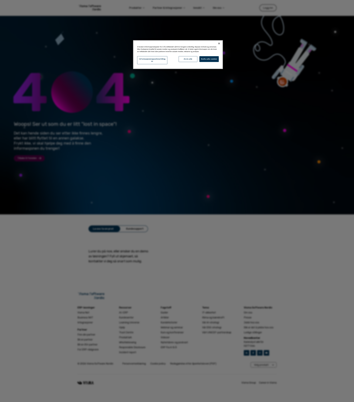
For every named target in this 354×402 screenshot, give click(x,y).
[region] (178, 54)
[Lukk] (219, 43)
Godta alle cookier (209, 59)
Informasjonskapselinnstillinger (152, 60)
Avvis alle (188, 59)
